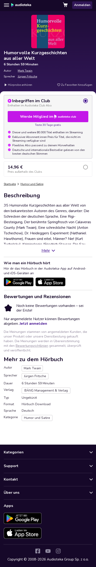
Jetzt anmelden (33, 323)
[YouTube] (48, 551)
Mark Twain (25, 71)
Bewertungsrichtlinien (32, 346)
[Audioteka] (21, 5)
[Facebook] (38, 551)
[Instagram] (58, 551)
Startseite (10, 184)
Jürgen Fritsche (27, 76)
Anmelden (82, 5)
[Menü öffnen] (6, 5)
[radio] (48, 102)
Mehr (45, 250)
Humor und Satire (32, 184)
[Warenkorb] (66, 5)
